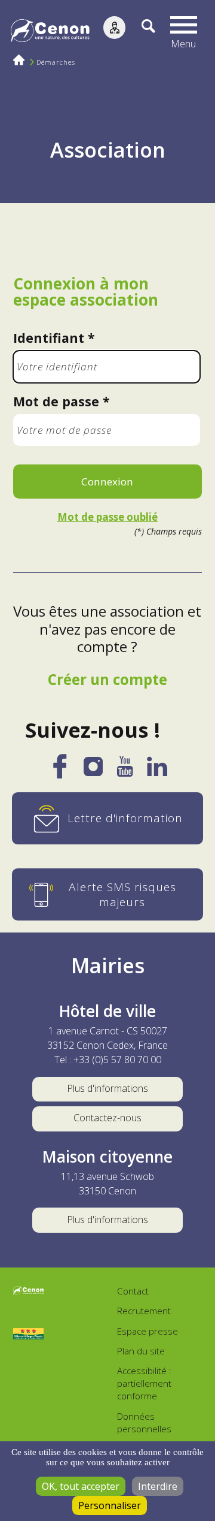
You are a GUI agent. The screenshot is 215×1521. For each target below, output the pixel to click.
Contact (133, 1291)
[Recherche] (140, 32)
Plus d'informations (107, 1088)
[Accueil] (50, 32)
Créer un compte (107, 679)
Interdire (157, 1486)
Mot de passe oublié (107, 517)
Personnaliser (109, 1505)
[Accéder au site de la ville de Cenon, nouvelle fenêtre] (28, 1292)
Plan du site (141, 1351)
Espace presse (147, 1331)
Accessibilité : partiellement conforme (144, 1383)
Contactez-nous (107, 1117)
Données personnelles (144, 1422)
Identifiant (48, 337)
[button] (183, 32)
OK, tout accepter (80, 1486)
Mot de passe (56, 401)
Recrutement (144, 1311)
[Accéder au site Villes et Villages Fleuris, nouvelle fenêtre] (28, 1334)
